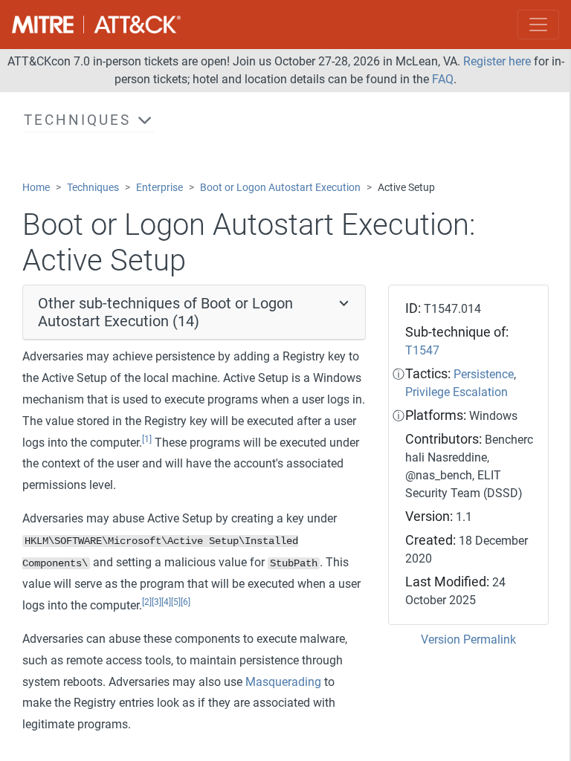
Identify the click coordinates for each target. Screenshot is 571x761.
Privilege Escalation (456, 392)
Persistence (484, 374)
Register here (497, 61)
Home (36, 187)
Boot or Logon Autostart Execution (280, 187)
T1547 (422, 350)
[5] (176, 602)
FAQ (443, 79)
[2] (147, 602)
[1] (147, 439)
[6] (185, 602)
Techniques (93, 187)
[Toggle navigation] (538, 24)
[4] (166, 602)
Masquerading (283, 682)
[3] (156, 602)
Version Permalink (468, 639)
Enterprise (159, 187)
